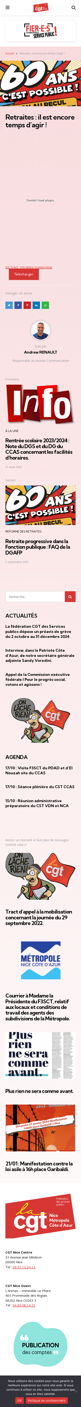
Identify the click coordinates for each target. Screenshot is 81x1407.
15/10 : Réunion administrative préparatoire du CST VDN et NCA (37, 803)
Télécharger (24, 274)
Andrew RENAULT (40, 352)
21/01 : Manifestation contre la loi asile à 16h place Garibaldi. (39, 1166)
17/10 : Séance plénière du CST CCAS (40, 786)
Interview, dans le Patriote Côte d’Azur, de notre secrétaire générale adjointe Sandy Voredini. (40, 655)
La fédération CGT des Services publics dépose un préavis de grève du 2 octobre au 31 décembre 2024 (38, 631)
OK (19, 1400)
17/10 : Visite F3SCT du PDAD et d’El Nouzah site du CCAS (39, 770)
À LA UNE (12, 431)
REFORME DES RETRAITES (23, 531)
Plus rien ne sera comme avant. (39, 1091)
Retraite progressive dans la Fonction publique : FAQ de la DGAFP (37, 547)
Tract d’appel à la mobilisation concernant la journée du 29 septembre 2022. (38, 917)
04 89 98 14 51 (24, 1305)
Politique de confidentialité (47, 1400)
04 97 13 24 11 (24, 1267)
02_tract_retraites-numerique (28, 267)
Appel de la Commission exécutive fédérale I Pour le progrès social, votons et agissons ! (37, 679)
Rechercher (70, 596)
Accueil (9, 53)
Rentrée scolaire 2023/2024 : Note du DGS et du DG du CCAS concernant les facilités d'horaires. (38, 449)
